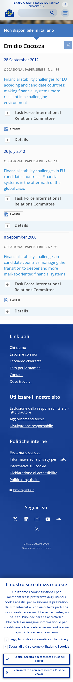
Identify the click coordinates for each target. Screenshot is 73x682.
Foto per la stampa (25, 368)
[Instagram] (37, 519)
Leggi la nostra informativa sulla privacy (39, 639)
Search (52, 12)
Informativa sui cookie (28, 466)
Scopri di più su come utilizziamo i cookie (39, 646)
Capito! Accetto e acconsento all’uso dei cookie (39, 659)
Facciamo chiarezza (25, 361)
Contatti (16, 375)
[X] (15, 519)
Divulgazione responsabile (31, 426)
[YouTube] (48, 519)
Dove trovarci (21, 382)
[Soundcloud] (58, 519)
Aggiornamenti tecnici (28, 419)
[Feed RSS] (37, 529)
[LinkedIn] (26, 519)
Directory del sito (23, 490)
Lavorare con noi (23, 354)
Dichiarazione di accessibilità (33, 473)
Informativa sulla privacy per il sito (38, 459)
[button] (65, 4)
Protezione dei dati (25, 453)
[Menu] (65, 13)
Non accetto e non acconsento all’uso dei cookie (39, 672)
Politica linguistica (25, 480)
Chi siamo (18, 348)
